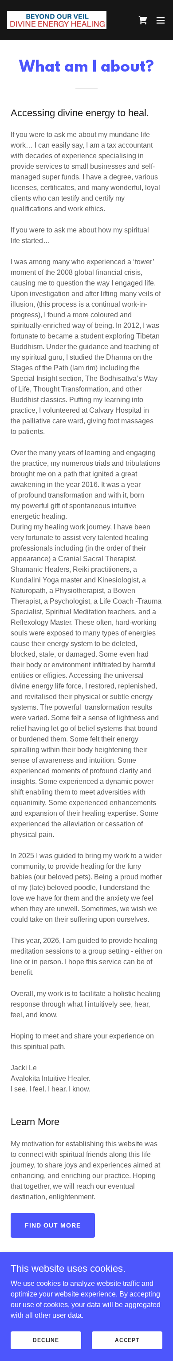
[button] (160, 20)
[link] (56, 20)
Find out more (53, 1225)
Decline (46, 1340)
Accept (127, 1340)
